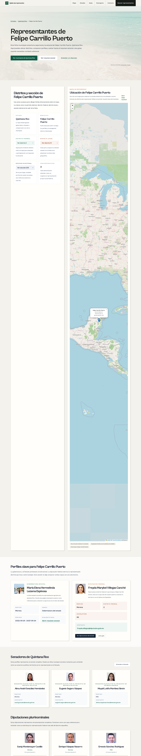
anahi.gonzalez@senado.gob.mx (24, 702)
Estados (82, 3)
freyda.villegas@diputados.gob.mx (90, 628)
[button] (99, 320)
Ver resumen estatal (48, 58)
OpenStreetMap (116, 540)
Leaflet (108, 540)
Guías (90, 3)
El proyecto (100, 3)
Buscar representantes (126, 3)
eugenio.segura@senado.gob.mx (65, 702)
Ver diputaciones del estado (85, 636)
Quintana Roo (22, 21)
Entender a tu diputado (69, 58)
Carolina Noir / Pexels (125, 65)
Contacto (111, 3)
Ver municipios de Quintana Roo (24, 58)
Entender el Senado (122, 664)
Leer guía (101, 636)
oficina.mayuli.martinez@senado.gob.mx (108, 702)
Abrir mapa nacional (124, 97)
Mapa (74, 3)
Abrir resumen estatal (51, 621)
